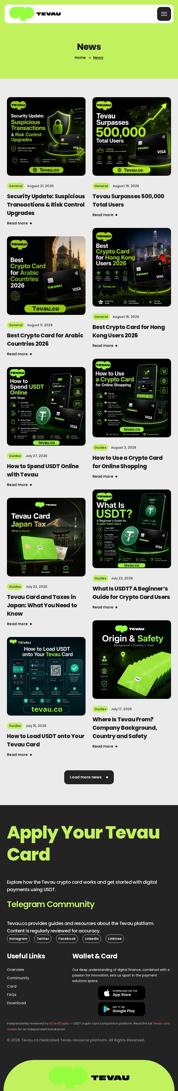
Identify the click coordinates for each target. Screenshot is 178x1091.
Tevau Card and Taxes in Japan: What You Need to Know (42, 605)
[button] (51, 904)
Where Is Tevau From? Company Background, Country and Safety (124, 728)
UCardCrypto (59, 1023)
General (15, 186)
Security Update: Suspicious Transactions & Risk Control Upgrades (46, 204)
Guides (100, 447)
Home (80, 57)
